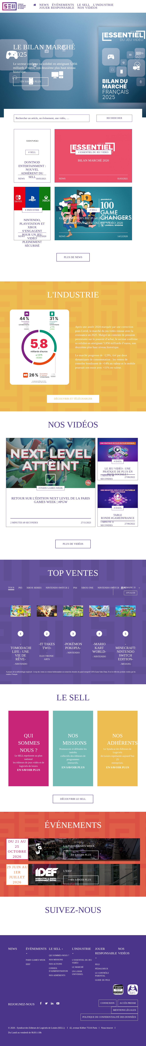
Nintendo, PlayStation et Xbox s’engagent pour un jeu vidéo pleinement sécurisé (32, 232)
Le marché (78, 967)
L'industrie (103, 4)
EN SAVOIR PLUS (31, 74)
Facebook (40, 1003)
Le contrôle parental (102, 974)
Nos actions (55, 964)
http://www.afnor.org (118, 989)
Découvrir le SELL (73, 799)
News (44, 4)
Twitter (46, 1003)
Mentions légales (124, 1010)
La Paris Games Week (79, 846)
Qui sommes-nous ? (59, 955)
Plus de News (73, 257)
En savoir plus (28, 769)
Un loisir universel (77, 972)
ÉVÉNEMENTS (63, 4)
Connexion (107, 1003)
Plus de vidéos (73, 543)
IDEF (28, 964)
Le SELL (83, 4)
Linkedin (52, 1003)
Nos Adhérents (57, 975)
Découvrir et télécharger (73, 398)
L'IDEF (67, 870)
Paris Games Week (35, 960)
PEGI (97, 964)
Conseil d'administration (58, 969)
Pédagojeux (101, 969)
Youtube (57, 1003)
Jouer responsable (56, 7)
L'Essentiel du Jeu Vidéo (82, 961)
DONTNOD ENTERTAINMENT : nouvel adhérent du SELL (32, 169)
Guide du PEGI (102, 980)
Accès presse (128, 1003)
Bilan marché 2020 (93, 160)
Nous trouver (107, 1028)
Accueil (34, 5)
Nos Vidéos (123, 951)
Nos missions (56, 960)
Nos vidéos (87, 7)
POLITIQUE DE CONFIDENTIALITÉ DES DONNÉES (109, 1017)
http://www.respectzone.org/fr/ (133, 989)
